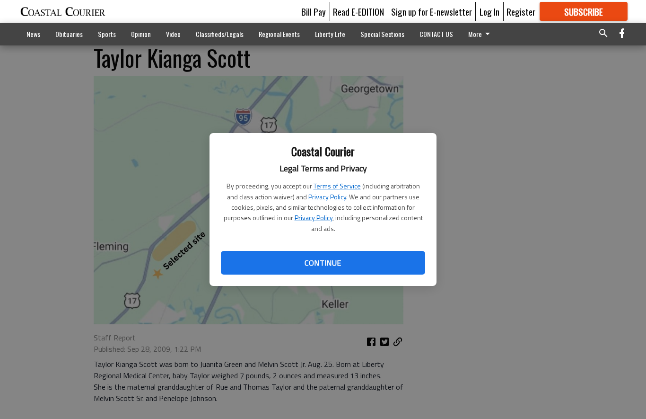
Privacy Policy (327, 197)
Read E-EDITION (358, 11)
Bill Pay (313, 11)
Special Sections (382, 34)
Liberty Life (330, 34)
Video (173, 34)
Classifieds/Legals (220, 34)
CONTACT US (436, 34)
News (33, 34)
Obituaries (69, 34)
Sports (107, 34)
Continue (323, 262)
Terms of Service (337, 186)
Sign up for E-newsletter (431, 11)
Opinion (141, 34)
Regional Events (279, 34)
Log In (489, 11)
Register (520, 11)
